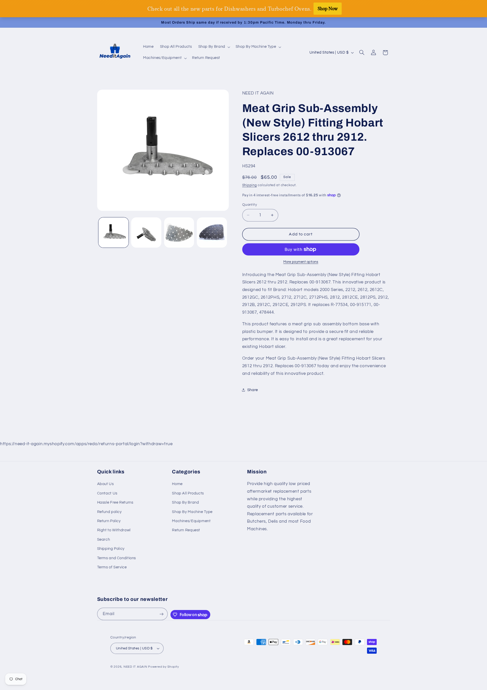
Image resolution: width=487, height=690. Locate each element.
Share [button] (252, 390)
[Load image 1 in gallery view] (113, 232)
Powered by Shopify (163, 666)
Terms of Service (112, 567)
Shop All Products (188, 493)
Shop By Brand (185, 502)
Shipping (249, 185)
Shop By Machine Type (192, 512)
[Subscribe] (161, 614)
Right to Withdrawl (114, 530)
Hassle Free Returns (115, 502)
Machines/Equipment (191, 521)
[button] (213, 47)
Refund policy (109, 512)
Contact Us (107, 493)
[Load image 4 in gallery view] (212, 232)
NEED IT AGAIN (135, 666)
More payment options (300, 262)
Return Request (186, 530)
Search (103, 539)
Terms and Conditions (116, 558)
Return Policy (109, 521)
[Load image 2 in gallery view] (146, 232)
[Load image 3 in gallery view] (179, 232)
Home (177, 484)
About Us (105, 484)
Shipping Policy (111, 549)
